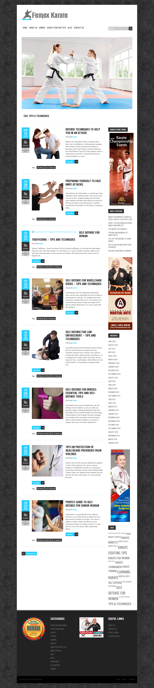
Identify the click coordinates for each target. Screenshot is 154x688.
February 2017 (113, 410)
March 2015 (112, 439)
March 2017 (112, 406)
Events (53, 632)
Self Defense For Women (43, 267)
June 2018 (112, 384)
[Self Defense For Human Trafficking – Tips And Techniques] (54, 232)
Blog (70, 27)
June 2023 (112, 341)
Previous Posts (31, 553)
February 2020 (113, 363)
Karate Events (123, 541)
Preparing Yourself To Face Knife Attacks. (83, 182)
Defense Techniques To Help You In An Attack (83, 131)
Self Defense (40, 167)
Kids (52, 654)
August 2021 (113, 345)
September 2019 (114, 374)
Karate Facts (113, 546)
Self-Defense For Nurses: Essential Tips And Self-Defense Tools (81, 392)
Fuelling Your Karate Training (119, 250)
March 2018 (112, 388)
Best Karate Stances (120, 533)
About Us (33, 27)
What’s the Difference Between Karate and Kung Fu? (120, 224)
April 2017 (112, 403)
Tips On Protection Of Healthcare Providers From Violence (84, 450)
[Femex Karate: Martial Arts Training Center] (45, 11)
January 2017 (113, 413)
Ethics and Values (57, 628)
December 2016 (113, 417)
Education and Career (59, 625)
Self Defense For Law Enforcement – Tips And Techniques (81, 335)
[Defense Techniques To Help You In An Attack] (47, 129)
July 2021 (111, 348)
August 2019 (113, 377)
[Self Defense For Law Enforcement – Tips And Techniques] (47, 331)
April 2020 (112, 355)
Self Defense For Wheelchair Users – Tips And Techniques (84, 282)
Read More (70, 161)
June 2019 (112, 381)
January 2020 (113, 366)
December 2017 (113, 392)
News (53, 657)
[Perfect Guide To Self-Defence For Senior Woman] (47, 501)
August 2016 (113, 432)
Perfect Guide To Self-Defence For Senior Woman (82, 504)
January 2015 (113, 442)
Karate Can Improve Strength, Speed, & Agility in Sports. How (120, 218)
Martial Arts (124, 576)
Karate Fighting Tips (56, 27)
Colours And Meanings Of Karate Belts (118, 233)
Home (25, 27)
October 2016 (113, 424)
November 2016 (114, 421)
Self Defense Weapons (124, 597)
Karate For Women (119, 558)
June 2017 (112, 399)
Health (53, 643)
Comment (25, 145)
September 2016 (114, 428)
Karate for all (56, 650)
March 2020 (113, 359)
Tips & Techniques (50, 167)
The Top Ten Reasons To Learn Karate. (119, 239)
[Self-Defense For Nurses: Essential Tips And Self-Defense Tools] (47, 389)
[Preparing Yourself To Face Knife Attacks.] (47, 180)
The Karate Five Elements (117, 229)
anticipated (111, 533)
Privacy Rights (114, 636)
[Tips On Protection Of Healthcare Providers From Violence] (47, 446)
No (25, 142)
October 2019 (113, 370)
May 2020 (111, 352)
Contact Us (79, 27)
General (54, 639)
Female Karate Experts (119, 535)
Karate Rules (111, 561)
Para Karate (55, 661)
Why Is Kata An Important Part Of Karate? (120, 245)
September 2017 (114, 395)
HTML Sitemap (113, 632)
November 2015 (114, 435)
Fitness (53, 636)
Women (42, 27)
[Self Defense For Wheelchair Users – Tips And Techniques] (47, 280)
